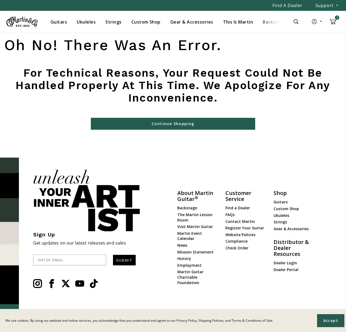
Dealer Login (285, 262)
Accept (330, 320)
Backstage (187, 207)
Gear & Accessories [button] (191, 22)
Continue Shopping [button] (173, 123)
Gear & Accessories (291, 228)
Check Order (236, 247)
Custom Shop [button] (146, 22)
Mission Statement (195, 252)
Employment (189, 265)
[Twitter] (65, 283)
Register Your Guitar (244, 227)
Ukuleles (281, 215)
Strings (280, 221)
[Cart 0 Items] (333, 24)
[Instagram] (37, 283)
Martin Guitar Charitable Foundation (190, 277)
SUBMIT (124, 260)
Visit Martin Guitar (195, 226)
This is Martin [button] (238, 22)
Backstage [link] (274, 22)
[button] (317, 22)
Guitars (281, 201)
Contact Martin (240, 221)
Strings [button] (113, 22)
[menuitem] (59, 22)
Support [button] (324, 5)
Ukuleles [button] (86, 22)
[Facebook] (51, 283)
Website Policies (240, 234)
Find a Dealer (287, 5)
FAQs (230, 214)
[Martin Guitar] (22, 21)
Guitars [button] (59, 22)
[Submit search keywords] (296, 21)
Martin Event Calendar (189, 236)
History (184, 258)
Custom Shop (286, 208)
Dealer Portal (286, 269)
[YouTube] (79, 283)
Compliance (236, 241)
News (182, 245)
